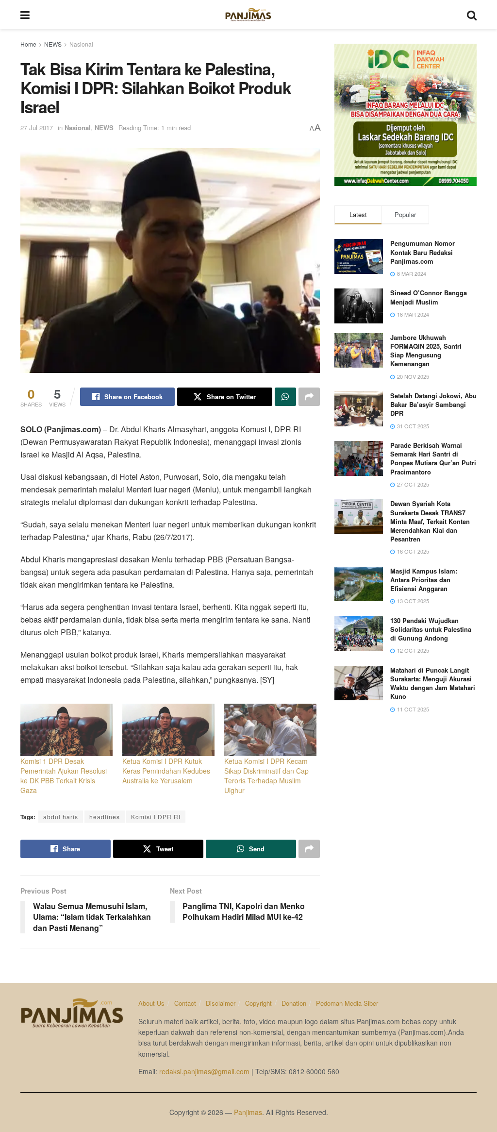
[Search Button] (472, 14)
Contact (185, 1003)
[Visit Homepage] (248, 14)
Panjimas (248, 1112)
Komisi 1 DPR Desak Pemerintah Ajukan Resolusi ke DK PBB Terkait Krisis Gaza (63, 775)
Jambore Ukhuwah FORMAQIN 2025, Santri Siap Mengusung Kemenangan (426, 351)
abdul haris (60, 816)
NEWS (53, 44)
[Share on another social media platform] (309, 397)
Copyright (258, 1003)
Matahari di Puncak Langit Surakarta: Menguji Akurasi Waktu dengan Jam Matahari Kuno (432, 683)
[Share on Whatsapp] (285, 397)
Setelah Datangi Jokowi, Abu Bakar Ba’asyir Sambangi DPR (433, 404)
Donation (294, 1003)
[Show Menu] (25, 14)
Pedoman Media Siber (347, 1003)
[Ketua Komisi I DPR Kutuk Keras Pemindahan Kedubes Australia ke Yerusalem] (168, 730)
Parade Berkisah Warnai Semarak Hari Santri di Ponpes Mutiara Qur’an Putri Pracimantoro (433, 458)
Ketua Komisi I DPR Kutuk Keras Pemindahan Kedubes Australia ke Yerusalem (166, 770)
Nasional (81, 44)
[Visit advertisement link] (405, 115)
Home (28, 44)
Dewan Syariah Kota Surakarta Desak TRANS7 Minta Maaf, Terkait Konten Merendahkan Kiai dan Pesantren (430, 521)
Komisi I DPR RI (156, 816)
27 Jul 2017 (36, 127)
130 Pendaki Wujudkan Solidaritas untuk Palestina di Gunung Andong (430, 629)
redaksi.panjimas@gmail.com (204, 1071)
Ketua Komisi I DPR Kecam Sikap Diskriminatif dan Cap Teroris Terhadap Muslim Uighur (266, 775)
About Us (151, 1003)
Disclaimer (220, 1003)
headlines (104, 816)
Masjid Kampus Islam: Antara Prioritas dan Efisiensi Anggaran (423, 579)
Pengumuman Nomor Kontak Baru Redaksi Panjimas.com (422, 251)
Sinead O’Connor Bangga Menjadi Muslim (428, 297)
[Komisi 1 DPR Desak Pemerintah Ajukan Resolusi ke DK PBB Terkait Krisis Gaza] (66, 730)
